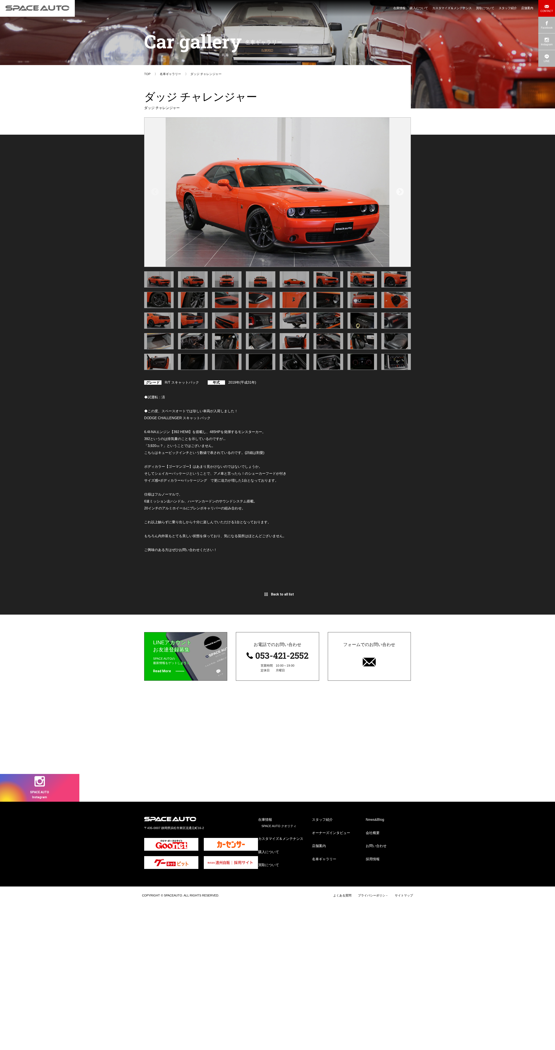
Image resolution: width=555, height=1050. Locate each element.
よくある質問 (342, 895)
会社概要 (373, 833)
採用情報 (373, 859)
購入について (268, 852)
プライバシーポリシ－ (373, 895)
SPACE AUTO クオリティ (278, 826)
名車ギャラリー (324, 859)
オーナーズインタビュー (331, 833)
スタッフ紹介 (322, 819)
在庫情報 (265, 819)
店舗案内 (319, 846)
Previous (155, 192)
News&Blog (375, 819)
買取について (268, 865)
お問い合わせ (376, 846)
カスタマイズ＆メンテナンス (280, 839)
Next (400, 192)
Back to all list (282, 594)
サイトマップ (404, 895)
